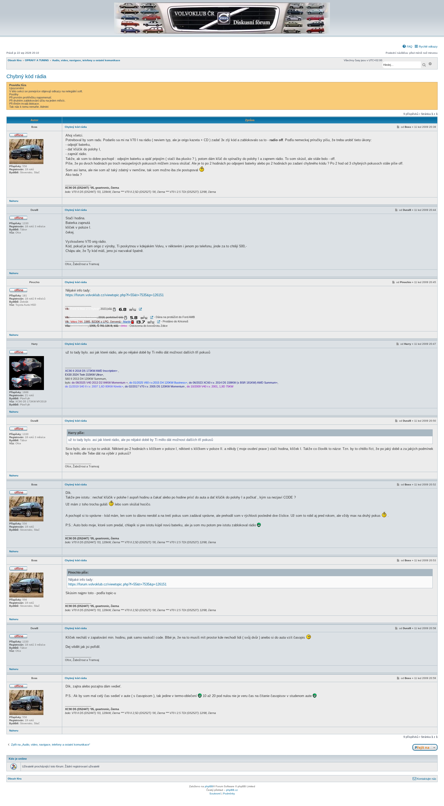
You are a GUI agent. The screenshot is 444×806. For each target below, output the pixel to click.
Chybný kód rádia (26, 76)
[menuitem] (407, 46)
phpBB (209, 786)
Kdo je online (18, 758)
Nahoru (13, 201)
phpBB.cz (232, 790)
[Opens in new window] (127, 309)
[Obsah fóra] (222, 32)
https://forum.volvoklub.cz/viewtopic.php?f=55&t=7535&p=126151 (115, 295)
